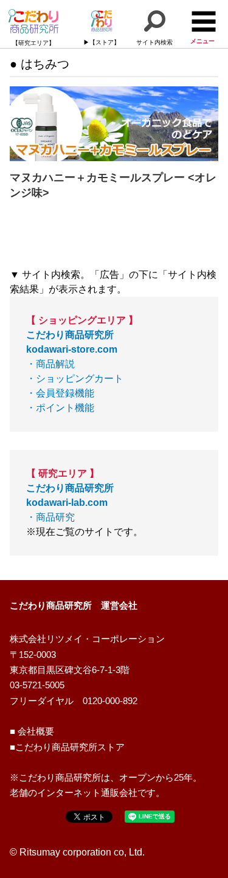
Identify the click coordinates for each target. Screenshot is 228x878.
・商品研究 (70, 502)
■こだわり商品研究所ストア (67, 747)
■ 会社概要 (32, 731)
